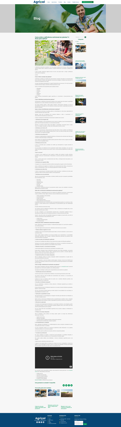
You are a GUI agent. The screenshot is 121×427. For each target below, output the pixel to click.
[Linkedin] (41, 422)
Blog (65, 2)
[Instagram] (39, 422)
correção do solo (65, 266)
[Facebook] (37, 422)
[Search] (85, 37)
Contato (68, 2)
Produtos (60, 2)
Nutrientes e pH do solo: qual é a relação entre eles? (53, 406)
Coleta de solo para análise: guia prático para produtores (40, 407)
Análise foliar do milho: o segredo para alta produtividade (79, 114)
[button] (64, 385)
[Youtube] (43, 422)
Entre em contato (38, 379)
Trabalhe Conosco (75, 2)
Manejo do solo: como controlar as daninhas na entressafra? (66, 407)
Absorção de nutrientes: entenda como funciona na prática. (79, 150)
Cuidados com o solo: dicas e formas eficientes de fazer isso (80, 132)
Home (49, 2)
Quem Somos (54, 2)
